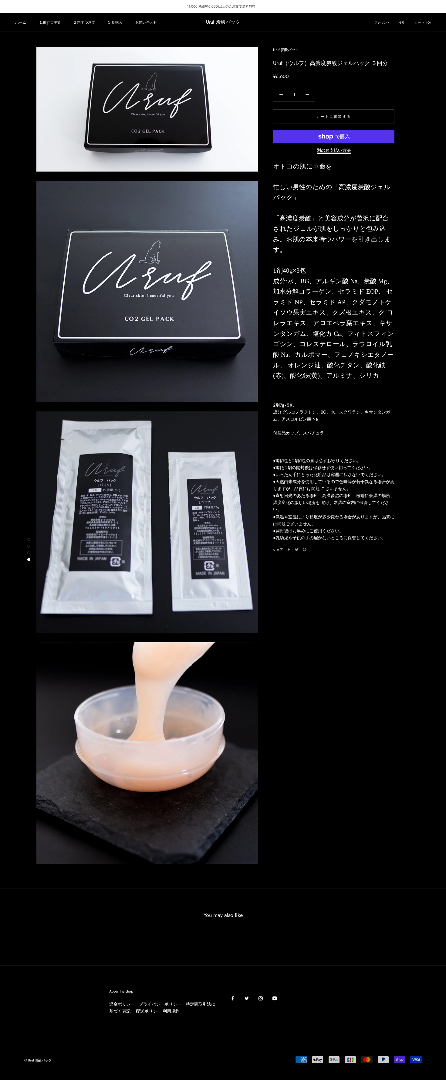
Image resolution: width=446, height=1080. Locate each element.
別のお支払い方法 (334, 150)
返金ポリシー (122, 1004)
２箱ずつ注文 (84, 22)
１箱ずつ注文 (50, 22)
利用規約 (171, 1011)
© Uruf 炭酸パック (38, 1060)
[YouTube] (274, 998)
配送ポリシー (148, 1011)
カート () (422, 22)
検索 (401, 22)
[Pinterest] (304, 549)
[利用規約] (162, 1011)
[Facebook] (289, 549)
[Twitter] (297, 549)
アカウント (382, 22)
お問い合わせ (146, 22)
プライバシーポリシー (160, 1004)
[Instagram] (260, 998)
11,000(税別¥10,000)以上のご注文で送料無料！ (223, 6)
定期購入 (115, 22)
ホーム (20, 22)
